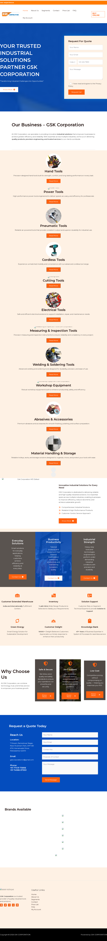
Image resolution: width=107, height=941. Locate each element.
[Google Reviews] (13, 905)
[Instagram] (9, 905)
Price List (66, 11)
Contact (56, 11)
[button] (98, 14)
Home (25, 11)
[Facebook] (1, 905)
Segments (46, 11)
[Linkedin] (17, 905)
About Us (35, 11)
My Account (27, 18)
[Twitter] (5, 905)
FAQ (74, 11)
